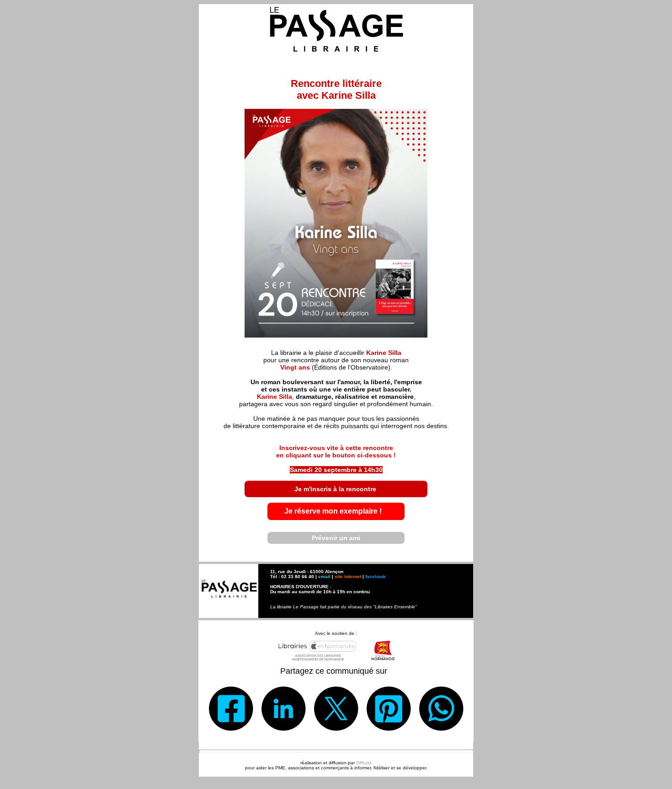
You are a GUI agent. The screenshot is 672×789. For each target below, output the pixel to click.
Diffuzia (364, 762)
